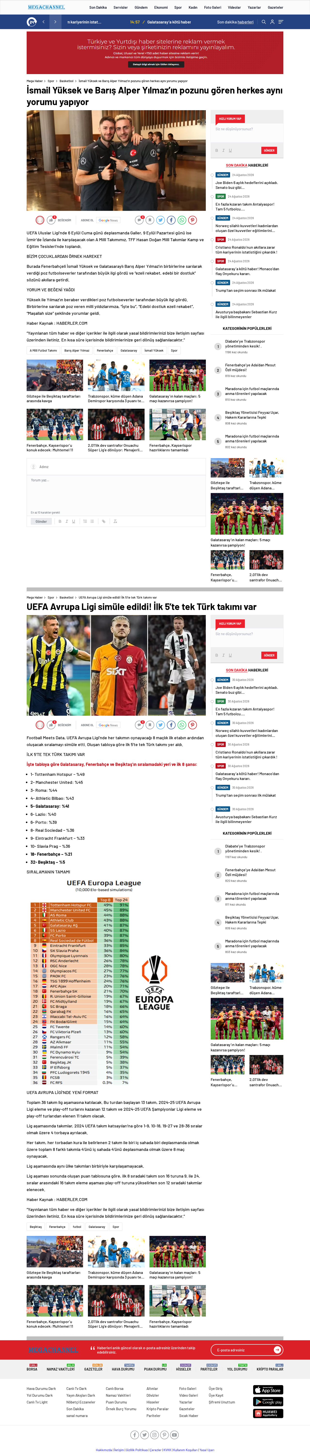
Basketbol (66, 81)
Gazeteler (275, 7)
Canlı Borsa (115, 1388)
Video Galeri (188, 1395)
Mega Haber (35, 81)
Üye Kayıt (216, 1395)
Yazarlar (254, 7)
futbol (77, 1227)
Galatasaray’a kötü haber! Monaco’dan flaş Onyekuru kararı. (135, 21)
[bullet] (92, 521)
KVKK (167, 1450)
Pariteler (209, 1367)
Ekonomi (161, 7)
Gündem (141, 7)
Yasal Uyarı (207, 1450)
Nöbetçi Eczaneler (80, 1402)
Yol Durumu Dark (40, 1395)
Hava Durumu (123, 1367)
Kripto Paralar (270, 1367)
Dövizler (153, 1395)
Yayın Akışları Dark (80, 1395)
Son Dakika (98, 7)
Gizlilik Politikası (137, 1450)
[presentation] (43, 22)
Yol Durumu (237, 1367)
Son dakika (235, 21)
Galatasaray (129, 350)
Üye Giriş (215, 1388)
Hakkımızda (104, 1450)
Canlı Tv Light (37, 1402)
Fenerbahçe (105, 350)
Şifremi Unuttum (222, 1402)
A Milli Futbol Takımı (43, 350)
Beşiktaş (36, 1227)
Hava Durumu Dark (41, 1388)
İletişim (119, 1450)
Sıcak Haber (188, 1415)
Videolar (234, 7)
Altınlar (152, 1388)
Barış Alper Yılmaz (76, 350)
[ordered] (85, 521)
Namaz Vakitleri (61, 1367)
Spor (178, 7)
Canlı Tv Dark (76, 1388)
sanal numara (77, 1415)
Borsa (32, 1367)
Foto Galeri (212, 7)
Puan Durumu (155, 1367)
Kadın (193, 7)
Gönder (41, 521)
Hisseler (183, 1367)
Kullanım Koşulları (185, 1450)
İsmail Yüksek (154, 350)
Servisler (121, 7)
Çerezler (156, 1450)
